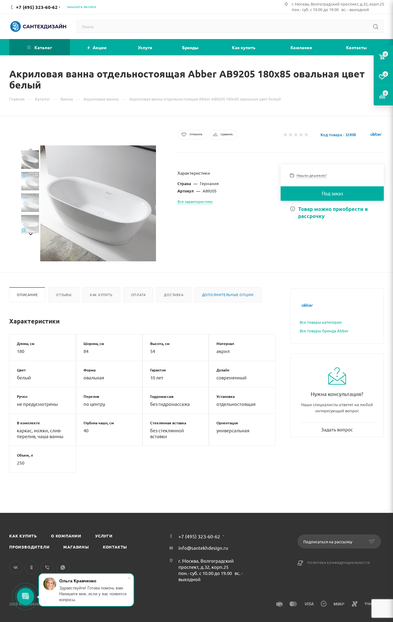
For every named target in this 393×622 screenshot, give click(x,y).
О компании (66, 535)
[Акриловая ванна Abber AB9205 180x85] (98, 203)
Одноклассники (31, 567)
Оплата (138, 294)
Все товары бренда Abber (324, 330)
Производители (29, 546)
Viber (47, 567)
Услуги (104, 535)
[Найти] (375, 26)
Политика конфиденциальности (338, 562)
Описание (27, 294)
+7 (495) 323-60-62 (199, 536)
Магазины (76, 546)
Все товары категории (321, 322)
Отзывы (64, 294)
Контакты (115, 546)
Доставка (173, 294)
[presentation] (30, 149)
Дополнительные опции (228, 294)
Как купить (101, 294)
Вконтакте (15, 567)
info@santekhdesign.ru (203, 548)
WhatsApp (62, 567)
